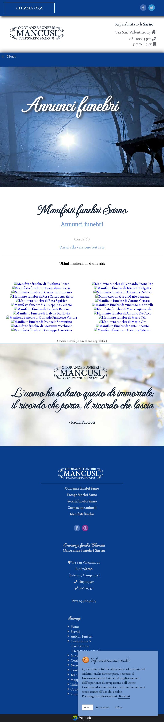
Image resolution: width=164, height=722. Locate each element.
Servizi (75, 632)
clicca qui (124, 696)
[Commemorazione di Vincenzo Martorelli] (122, 305)
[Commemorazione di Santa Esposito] (122, 326)
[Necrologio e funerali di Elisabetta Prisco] (41, 284)
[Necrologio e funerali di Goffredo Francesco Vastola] (41, 317)
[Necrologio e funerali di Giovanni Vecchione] (41, 326)
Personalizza (102, 707)
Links (73, 684)
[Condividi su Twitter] (151, 8)
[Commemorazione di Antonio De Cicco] (122, 313)
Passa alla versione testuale (82, 247)
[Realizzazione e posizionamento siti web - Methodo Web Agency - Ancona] (82, 718)
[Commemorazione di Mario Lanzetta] (122, 296)
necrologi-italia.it (97, 341)
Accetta (87, 707)
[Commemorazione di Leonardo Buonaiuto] (122, 284)
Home (75, 627)
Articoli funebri (81, 636)
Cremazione (80, 641)
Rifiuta (118, 707)
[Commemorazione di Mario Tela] (122, 317)
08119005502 (86, 582)
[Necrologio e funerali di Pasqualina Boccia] (41, 288)
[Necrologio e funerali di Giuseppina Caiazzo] (41, 305)
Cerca (80, 239)
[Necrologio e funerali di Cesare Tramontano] (41, 292)
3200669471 (85, 588)
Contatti (77, 670)
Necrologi (78, 665)
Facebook (80, 527)
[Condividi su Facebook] (143, 8)
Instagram (89, 527)
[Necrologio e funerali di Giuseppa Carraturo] (41, 330)
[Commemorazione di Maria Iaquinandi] (122, 309)
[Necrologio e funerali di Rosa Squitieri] (42, 301)
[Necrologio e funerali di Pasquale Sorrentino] (41, 322)
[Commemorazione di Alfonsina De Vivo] (122, 292)
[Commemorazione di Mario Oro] (122, 322)
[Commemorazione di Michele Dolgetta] (122, 288)
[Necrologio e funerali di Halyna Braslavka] (41, 313)
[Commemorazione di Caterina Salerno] (122, 330)
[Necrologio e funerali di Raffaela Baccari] (41, 309)
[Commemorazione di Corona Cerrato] (122, 301)
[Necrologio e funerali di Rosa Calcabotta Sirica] (41, 296)
